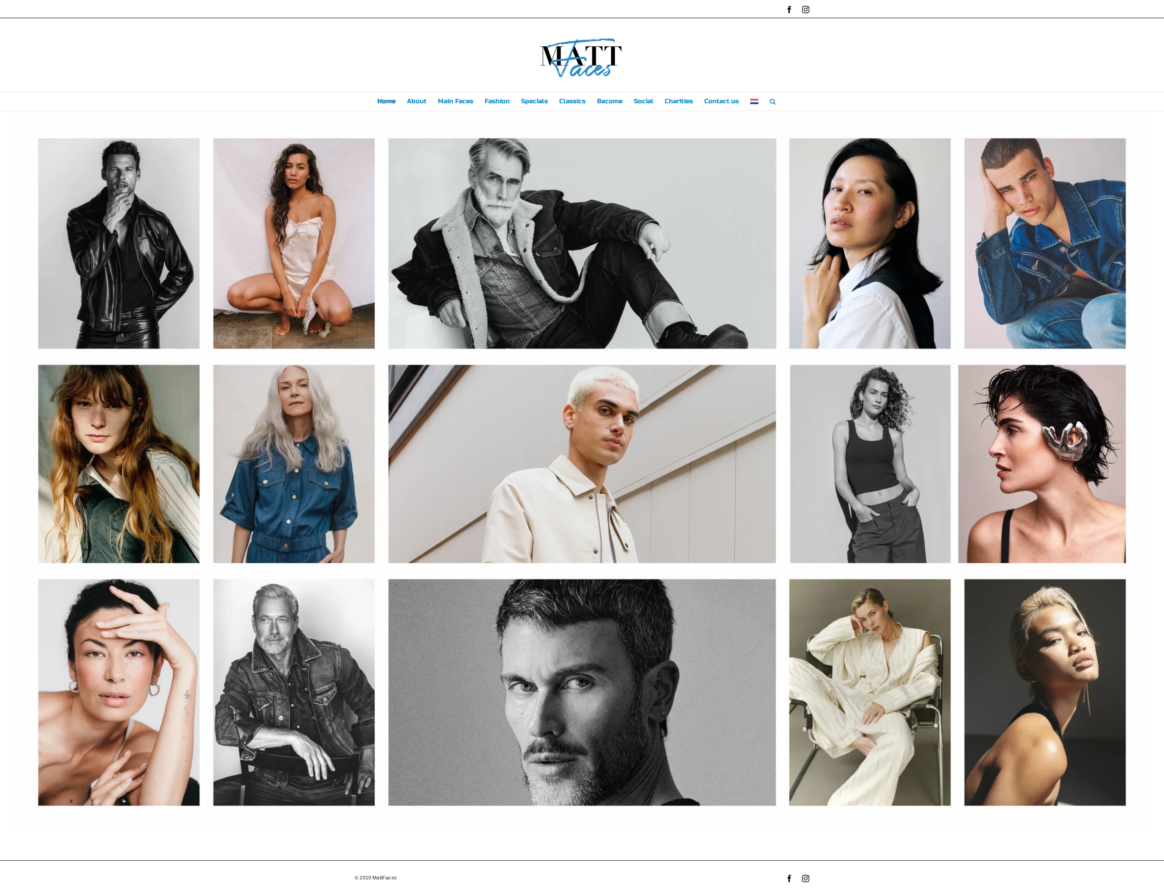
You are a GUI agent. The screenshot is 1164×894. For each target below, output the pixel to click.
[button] (773, 101)
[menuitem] (754, 101)
